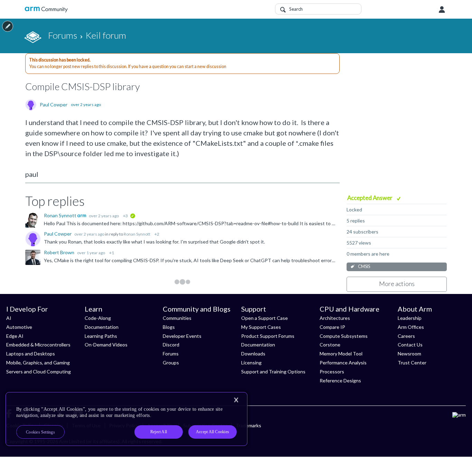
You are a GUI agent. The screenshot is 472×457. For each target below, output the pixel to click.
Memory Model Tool (341, 353)
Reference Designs (340, 380)
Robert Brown (59, 252)
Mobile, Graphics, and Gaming (38, 362)
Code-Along (98, 318)
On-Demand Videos (106, 344)
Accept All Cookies (212, 431)
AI (8, 318)
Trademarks (248, 425)
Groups (171, 362)
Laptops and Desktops (30, 353)
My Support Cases (261, 327)
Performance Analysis (343, 362)
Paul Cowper (53, 104)
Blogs (169, 327)
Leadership (410, 318)
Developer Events (182, 336)
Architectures (335, 318)
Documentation (102, 327)
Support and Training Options (273, 371)
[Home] (46, 9)
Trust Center (412, 362)
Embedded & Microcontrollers (38, 344)
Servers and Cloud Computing (38, 371)
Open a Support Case (264, 318)
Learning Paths (101, 336)
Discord (171, 344)
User (441, 9)
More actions (397, 283)
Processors (332, 371)
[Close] (236, 400)
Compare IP (332, 327)
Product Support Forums (267, 336)
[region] (126, 419)
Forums (171, 353)
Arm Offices (411, 327)
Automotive (19, 327)
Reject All (158, 431)
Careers (406, 336)
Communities (177, 318)
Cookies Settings (40, 432)
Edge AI (14, 336)
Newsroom (409, 353)
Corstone (330, 344)
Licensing (251, 362)
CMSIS (364, 266)
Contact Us (410, 344)
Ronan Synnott (60, 215)
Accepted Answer (370, 197)
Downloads (253, 353)
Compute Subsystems (344, 336)
